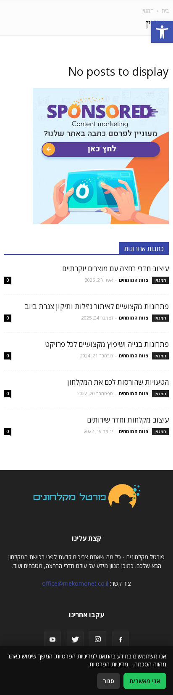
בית (165, 10)
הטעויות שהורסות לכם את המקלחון (118, 382)
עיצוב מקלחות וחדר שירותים (128, 420)
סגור (108, 681)
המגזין (160, 280)
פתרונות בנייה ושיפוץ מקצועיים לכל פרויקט (107, 344)
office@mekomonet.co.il (75, 583)
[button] (162, 32)
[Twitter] (75, 640)
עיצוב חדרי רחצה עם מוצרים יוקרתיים (115, 268)
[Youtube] (52, 640)
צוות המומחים (134, 280)
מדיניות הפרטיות (108, 664)
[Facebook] (120, 640)
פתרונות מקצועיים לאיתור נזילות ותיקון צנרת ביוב (97, 306)
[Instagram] (97, 639)
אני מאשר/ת (144, 681)
